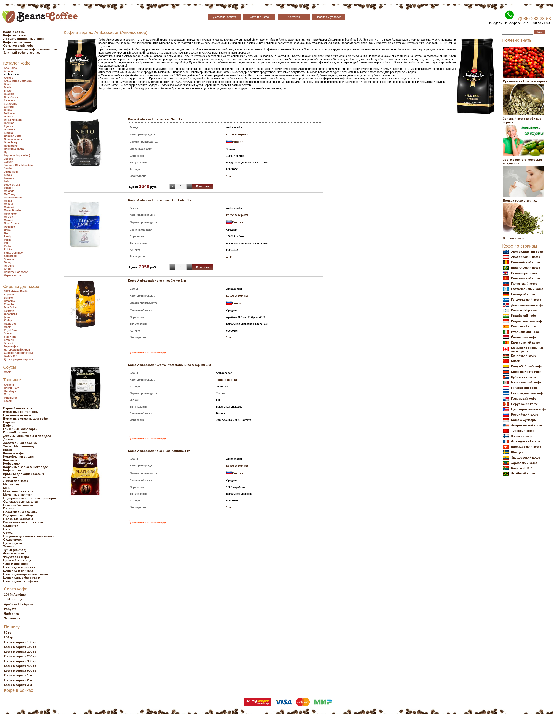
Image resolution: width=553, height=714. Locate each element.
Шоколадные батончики (21, 577)
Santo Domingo (13, 252)
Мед (6, 487)
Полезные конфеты (18, 518)
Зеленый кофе (514, 238)
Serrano (9, 259)
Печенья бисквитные (19, 505)
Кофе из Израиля (524, 310)
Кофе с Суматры (524, 420)
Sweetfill (9, 339)
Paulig (7, 236)
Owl (6, 233)
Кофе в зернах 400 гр (20, 666)
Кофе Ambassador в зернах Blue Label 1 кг (160, 200)
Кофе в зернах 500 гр (20, 670)
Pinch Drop (10, 397)
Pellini (7, 239)
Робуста (10, 609)
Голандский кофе (524, 387)
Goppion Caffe (12, 136)
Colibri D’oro (11, 388)
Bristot (8, 90)
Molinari (9, 207)
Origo (7, 230)
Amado (8, 71)
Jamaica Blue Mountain (18, 165)
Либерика (11, 613)
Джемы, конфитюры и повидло (27, 436)
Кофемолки (12, 470)
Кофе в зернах (14, 31)
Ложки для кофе (15, 480)
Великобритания (524, 273)
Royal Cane (11, 330)
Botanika (9, 301)
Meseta (8, 204)
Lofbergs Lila (12, 184)
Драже (8, 439)
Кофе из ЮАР (521, 468)
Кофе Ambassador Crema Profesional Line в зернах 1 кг (169, 365)
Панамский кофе (523, 398)
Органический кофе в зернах (525, 81)
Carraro (9, 106)
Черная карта (12, 275)
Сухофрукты (13, 543)
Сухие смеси (13, 539)
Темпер (8, 546)
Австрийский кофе (525, 257)
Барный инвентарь (17, 408)
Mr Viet (8, 217)
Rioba (7, 246)
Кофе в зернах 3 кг (18, 685)
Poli (6, 242)
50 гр (7, 632)
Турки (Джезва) (14, 550)
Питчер (8, 508)
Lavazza (9, 178)
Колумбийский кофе (526, 366)
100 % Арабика (15, 594)
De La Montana (13, 119)
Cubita (8, 110)
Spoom (8, 333)
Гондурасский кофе (526, 299)
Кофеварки (12, 463)
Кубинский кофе (523, 377)
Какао (7, 449)
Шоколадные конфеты (20, 581)
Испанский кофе (523, 326)
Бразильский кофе (525, 267)
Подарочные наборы (19, 515)
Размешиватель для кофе (23, 522)
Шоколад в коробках (19, 567)
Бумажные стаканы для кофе (25, 418)
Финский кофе (522, 436)
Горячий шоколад (16, 432)
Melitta (8, 200)
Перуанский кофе (524, 404)
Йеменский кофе (523, 337)
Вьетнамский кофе (525, 278)
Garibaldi (9, 129)
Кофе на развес (15, 35)
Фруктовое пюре (16, 557)
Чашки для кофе (15, 563)
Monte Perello (12, 210)
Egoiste (8, 126)
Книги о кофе (13, 453)
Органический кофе (18, 45)
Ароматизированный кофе (23, 38)
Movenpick (10, 213)
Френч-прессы (14, 553)
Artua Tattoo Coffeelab (18, 81)
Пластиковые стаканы (20, 512)
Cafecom (9, 100)
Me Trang (9, 194)
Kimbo (8, 174)
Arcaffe (8, 77)
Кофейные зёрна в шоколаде (25, 467)
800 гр (8, 637)
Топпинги (12, 380)
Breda (7, 87)
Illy (5, 152)
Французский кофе (525, 441)
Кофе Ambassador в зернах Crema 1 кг (157, 280)
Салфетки (10, 525)
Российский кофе (524, 414)
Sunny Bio (10, 336)
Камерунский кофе (525, 342)
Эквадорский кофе (525, 457)
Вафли (8, 425)
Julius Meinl (11, 171)
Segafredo (10, 255)
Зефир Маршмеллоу (19, 446)
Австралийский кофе (527, 251)
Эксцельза (12, 618)
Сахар (8, 529)
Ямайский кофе (523, 473)
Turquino (9, 265)
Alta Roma (10, 68)
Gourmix (9, 310)
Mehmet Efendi (13, 197)
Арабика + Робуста (18, 604)
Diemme (9, 123)
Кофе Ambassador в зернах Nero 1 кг (156, 119)
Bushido (9, 93)
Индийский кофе (524, 315)
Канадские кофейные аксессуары (527, 349)
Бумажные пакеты (17, 415)
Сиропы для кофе (21, 286)
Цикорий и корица (17, 560)
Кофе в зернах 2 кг (18, 680)
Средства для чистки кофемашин (28, 536)
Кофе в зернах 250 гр (20, 656)
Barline (8, 297)
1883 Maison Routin (16, 291)
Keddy (8, 320)
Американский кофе (526, 425)
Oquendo (9, 226)
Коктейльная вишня (18, 456)
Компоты (10, 460)
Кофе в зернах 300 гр (20, 661)
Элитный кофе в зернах (21, 52)
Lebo (7, 181)
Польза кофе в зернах (520, 200)
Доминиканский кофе (527, 305)
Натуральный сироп (17, 349)
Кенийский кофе (523, 355)
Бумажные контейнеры (20, 411)
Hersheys (10, 391)
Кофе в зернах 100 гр (20, 642)
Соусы (9, 367)
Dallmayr (9, 113)
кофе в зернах (237, 134)
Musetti (8, 220)
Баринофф (11, 346)
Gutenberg (10, 142)
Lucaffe (8, 187)
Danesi (8, 116)
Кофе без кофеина (17, 42)
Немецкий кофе (523, 294)
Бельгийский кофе (525, 262)
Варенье (9, 422)
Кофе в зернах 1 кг (18, 675)
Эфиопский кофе (524, 463)
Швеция (517, 452)
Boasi (7, 84)
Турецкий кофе (522, 430)
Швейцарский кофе (526, 446)
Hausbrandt (11, 145)
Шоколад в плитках (18, 570)
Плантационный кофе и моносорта (30, 49)
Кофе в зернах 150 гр (20, 647)
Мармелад (11, 484)
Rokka (8, 249)
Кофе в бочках (18, 690)
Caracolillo (10, 103)
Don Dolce (10, 307)
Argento (9, 294)
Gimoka (8, 132)
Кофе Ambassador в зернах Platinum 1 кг (159, 450)
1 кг (229, 176)
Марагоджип (16, 599)
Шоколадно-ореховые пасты (25, 574)
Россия (237, 141)
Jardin (8, 168)
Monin (7, 326)
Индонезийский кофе (527, 321)
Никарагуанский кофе (527, 393)
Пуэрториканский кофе (529, 409)
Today (7, 262)
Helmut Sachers (14, 149)
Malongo (9, 191)
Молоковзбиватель (18, 491)
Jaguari (8, 161)
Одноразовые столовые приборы (29, 498)
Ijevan (7, 317)
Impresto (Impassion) (17, 155)
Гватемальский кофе (527, 288)
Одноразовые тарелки (20, 501)
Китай (515, 361)
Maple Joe (10, 323)
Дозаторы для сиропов (18, 359)
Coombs (9, 304)
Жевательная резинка (20, 442)
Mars (7, 394)
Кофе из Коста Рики (526, 371)
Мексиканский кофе (526, 382)
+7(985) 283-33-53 (533, 18)
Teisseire (9, 343)
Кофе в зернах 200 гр (20, 651)
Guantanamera (13, 139)
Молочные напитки (17, 494)
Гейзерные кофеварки (20, 429)
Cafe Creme (11, 97)
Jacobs (8, 158)
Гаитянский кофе (524, 283)
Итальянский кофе (525, 331)
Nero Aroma (11, 223)
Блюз (7, 268)
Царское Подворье (16, 272)
